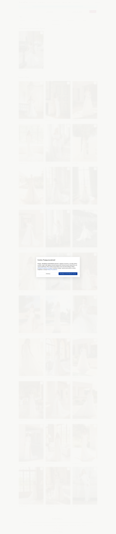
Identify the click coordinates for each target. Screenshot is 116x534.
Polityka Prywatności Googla (44, 268)
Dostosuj (48, 273)
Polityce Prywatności (52, 269)
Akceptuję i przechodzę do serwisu (68, 273)
